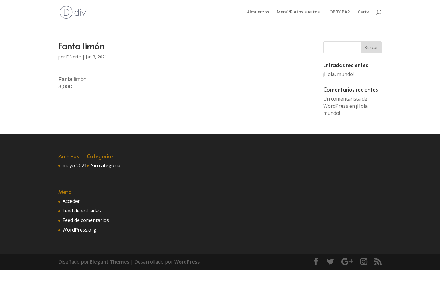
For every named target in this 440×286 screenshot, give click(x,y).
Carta (364, 12)
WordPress (187, 261)
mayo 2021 (75, 165)
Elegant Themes (109, 261)
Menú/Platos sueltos (298, 12)
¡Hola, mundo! (338, 74)
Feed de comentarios (86, 220)
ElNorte (73, 57)
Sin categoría (105, 165)
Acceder (71, 201)
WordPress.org (79, 229)
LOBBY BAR (338, 12)
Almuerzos (258, 12)
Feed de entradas (82, 210)
